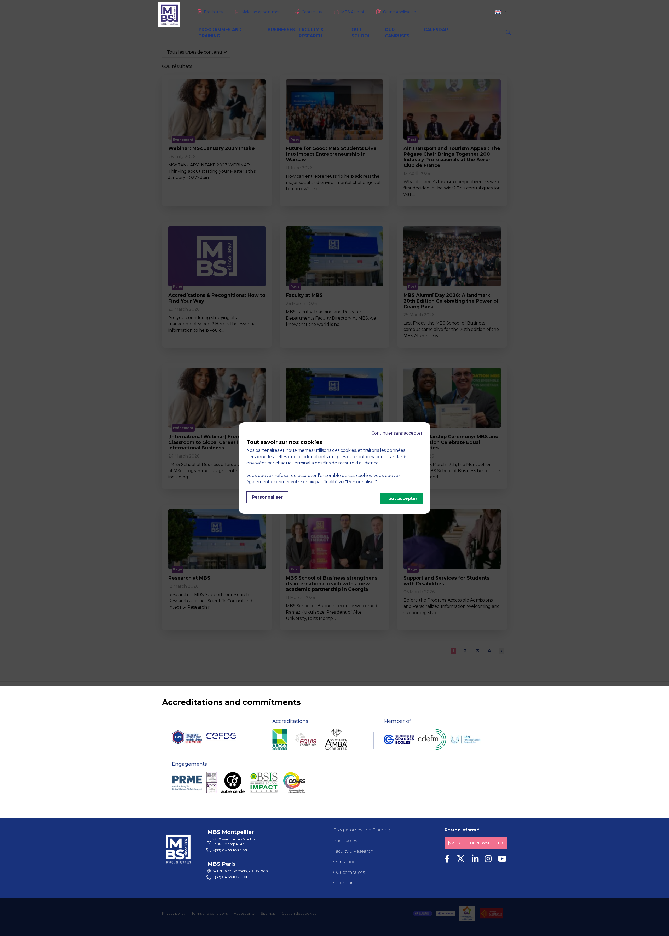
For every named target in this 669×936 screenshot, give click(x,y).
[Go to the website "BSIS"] (264, 782)
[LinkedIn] (475, 859)
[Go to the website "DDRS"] (294, 782)
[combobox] (501, 11)
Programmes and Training (361, 830)
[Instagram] (488, 859)
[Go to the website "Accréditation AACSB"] (279, 739)
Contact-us (312, 12)
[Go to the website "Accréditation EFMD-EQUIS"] (305, 739)
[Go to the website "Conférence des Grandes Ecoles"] (399, 739)
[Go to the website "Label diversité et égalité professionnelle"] (211, 782)
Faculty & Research (353, 851)
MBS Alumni (352, 12)
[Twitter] (460, 859)
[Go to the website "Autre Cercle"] (233, 782)
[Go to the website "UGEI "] (465, 739)
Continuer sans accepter (397, 433)
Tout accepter (401, 498)
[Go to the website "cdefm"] (432, 739)
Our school (345, 861)
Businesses (281, 29)
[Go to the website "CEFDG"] (221, 737)
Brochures (213, 12)
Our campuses (349, 872)
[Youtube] (502, 859)
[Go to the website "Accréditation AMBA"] (336, 739)
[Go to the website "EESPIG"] (187, 737)
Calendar (436, 29)
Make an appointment (261, 12)
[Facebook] (447, 859)
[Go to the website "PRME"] (187, 782)
